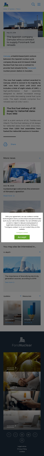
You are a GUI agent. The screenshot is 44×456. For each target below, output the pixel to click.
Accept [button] (22, 237)
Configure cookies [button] (22, 232)
